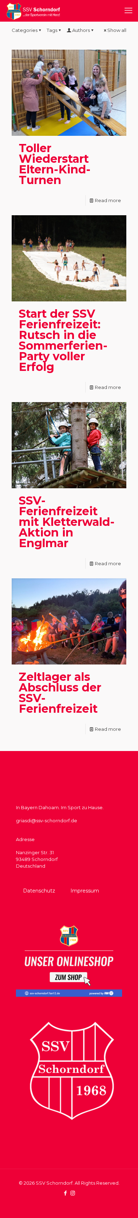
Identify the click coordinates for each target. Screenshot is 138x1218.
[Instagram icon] (72, 1193)
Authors (81, 30)
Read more (108, 200)
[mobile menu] (128, 11)
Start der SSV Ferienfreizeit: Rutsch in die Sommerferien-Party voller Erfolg (63, 340)
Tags (52, 30)
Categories (25, 30)
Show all (116, 30)
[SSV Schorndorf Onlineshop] (69, 995)
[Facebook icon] (65, 1193)
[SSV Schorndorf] (33, 11)
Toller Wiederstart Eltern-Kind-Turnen (55, 164)
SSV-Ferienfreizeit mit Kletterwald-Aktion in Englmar (67, 522)
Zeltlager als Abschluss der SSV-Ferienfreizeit (60, 693)
